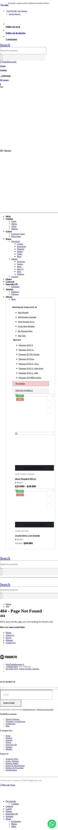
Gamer (9, 231)
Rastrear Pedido (12, 763)
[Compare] (50, 411)
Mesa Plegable (23, 313)
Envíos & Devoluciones (15, 766)
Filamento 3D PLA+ (26, 350)
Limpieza (14, 277)
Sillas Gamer (16, 236)
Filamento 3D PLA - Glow (29, 364)
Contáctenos (10, 724)
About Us (10, 635)
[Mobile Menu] (1, 554)
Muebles (14, 259)
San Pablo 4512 (12, 669)
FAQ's (8, 638)
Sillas (19, 272)
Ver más (4, 5)
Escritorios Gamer (18, 234)
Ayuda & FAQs (12, 759)
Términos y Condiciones (15, 721)
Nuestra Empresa (14, 14)
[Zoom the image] (29, 657)
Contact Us (11, 643)
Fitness (8, 742)
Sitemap (9, 640)
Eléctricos (15, 294)
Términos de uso (29, 709)
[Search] (1, 57)
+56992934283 (12, 667)
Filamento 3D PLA (26, 345)
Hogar (8, 239)
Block (19, 257)
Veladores (20, 274)
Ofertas (9, 297)
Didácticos (15, 292)
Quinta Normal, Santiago (29, 669)
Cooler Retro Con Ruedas (27, 535)
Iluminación (21, 246)
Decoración (15, 241)
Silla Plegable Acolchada (27, 317)
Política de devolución (15, 33)
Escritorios (21, 262)
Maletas (14, 224)
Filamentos (15, 287)
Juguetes (9, 289)
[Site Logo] (8, 62)
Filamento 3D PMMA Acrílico (30, 378)
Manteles (14, 229)
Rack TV (20, 269)
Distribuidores (11, 770)
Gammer (9, 740)
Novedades (20, 384)
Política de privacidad (45, 709)
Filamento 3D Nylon (26, 359)
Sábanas (20, 251)
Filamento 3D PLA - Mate (28, 373)
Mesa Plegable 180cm (25, 479)
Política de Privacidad (14, 768)
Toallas (19, 254)
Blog (7, 726)
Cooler (13, 221)
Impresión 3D (12, 284)
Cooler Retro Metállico (26, 326)
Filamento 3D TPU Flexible (29, 354)
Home (8, 632)
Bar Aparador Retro (25, 331)
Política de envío (13, 27)
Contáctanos (11, 39)
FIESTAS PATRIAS (24, 391)
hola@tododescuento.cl (15, 664)
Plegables (30, 474)
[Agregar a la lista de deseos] (50, 397)
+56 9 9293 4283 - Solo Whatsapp (16, 11)
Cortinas (20, 244)
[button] (5, 45)
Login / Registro (12, 761)
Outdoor (9, 219)
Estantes (20, 264)
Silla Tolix (22, 336)
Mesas (19, 267)
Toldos (13, 226)
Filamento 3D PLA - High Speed (31, 368)
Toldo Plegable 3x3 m (26, 322)
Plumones (20, 249)
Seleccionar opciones (34, 468)
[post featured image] (34, 491)
